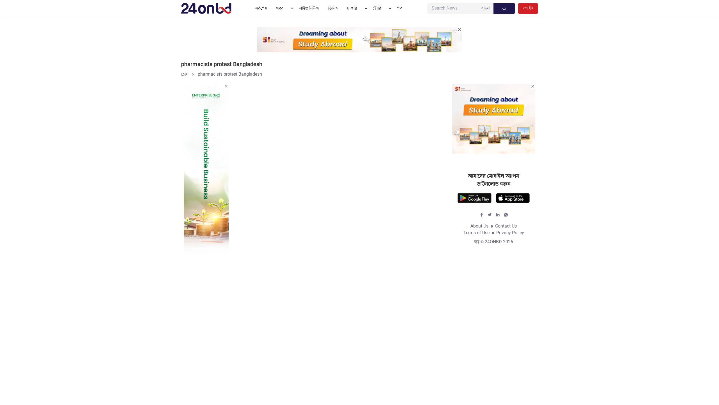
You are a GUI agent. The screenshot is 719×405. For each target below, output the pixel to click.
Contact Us (506, 226)
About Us (479, 226)
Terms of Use (476, 233)
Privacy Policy (510, 233)
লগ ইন (528, 8)
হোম (184, 74)
